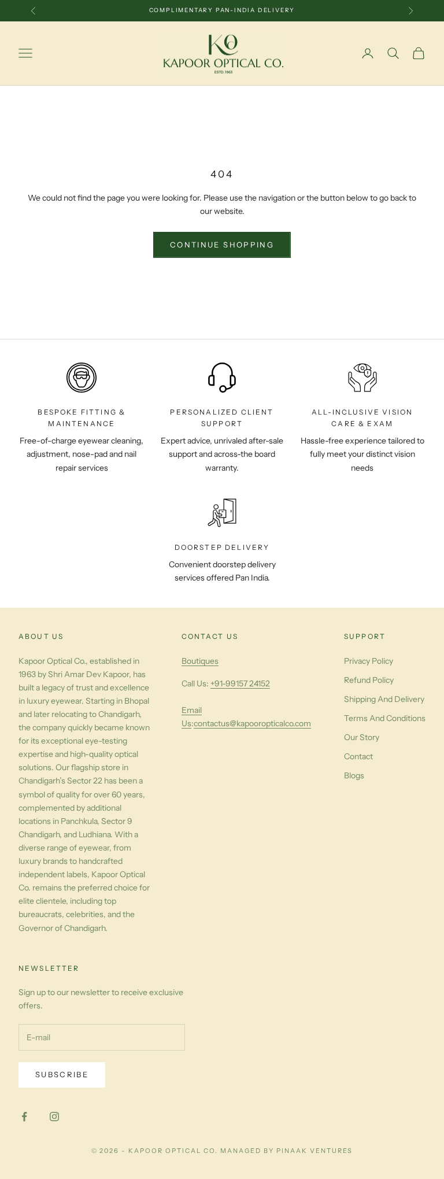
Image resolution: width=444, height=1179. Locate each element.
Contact (358, 756)
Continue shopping (222, 244)
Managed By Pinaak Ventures (286, 1151)
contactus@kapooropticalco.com (252, 723)
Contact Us (210, 636)
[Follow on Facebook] (24, 1116)
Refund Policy (369, 680)
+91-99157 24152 (240, 683)
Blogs (354, 775)
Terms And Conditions (385, 718)
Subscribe (61, 1074)
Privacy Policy (368, 661)
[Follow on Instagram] (54, 1116)
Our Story (361, 737)
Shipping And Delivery (384, 699)
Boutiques (200, 661)
